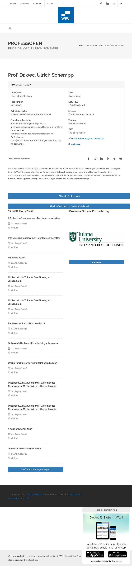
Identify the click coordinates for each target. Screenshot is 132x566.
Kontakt (37, 3)
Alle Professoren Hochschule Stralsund (69, 206)
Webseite (75, 144)
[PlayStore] (117, 554)
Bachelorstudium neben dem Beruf (26, 323)
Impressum (75, 494)
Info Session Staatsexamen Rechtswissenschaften (34, 218)
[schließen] (9, 556)
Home (13, 3)
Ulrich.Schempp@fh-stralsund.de (87, 138)
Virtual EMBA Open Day (20, 429)
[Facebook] (101, 3)
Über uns (24, 3)
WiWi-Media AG (36, 494)
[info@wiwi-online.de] (121, 3)
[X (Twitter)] (114, 3)
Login (50, 3)
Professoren (91, 45)
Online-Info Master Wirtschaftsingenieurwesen (32, 363)
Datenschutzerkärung (19, 498)
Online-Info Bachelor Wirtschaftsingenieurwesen (33, 343)
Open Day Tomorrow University (24, 448)
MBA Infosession (16, 257)
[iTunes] (95, 554)
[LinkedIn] (107, 3)
